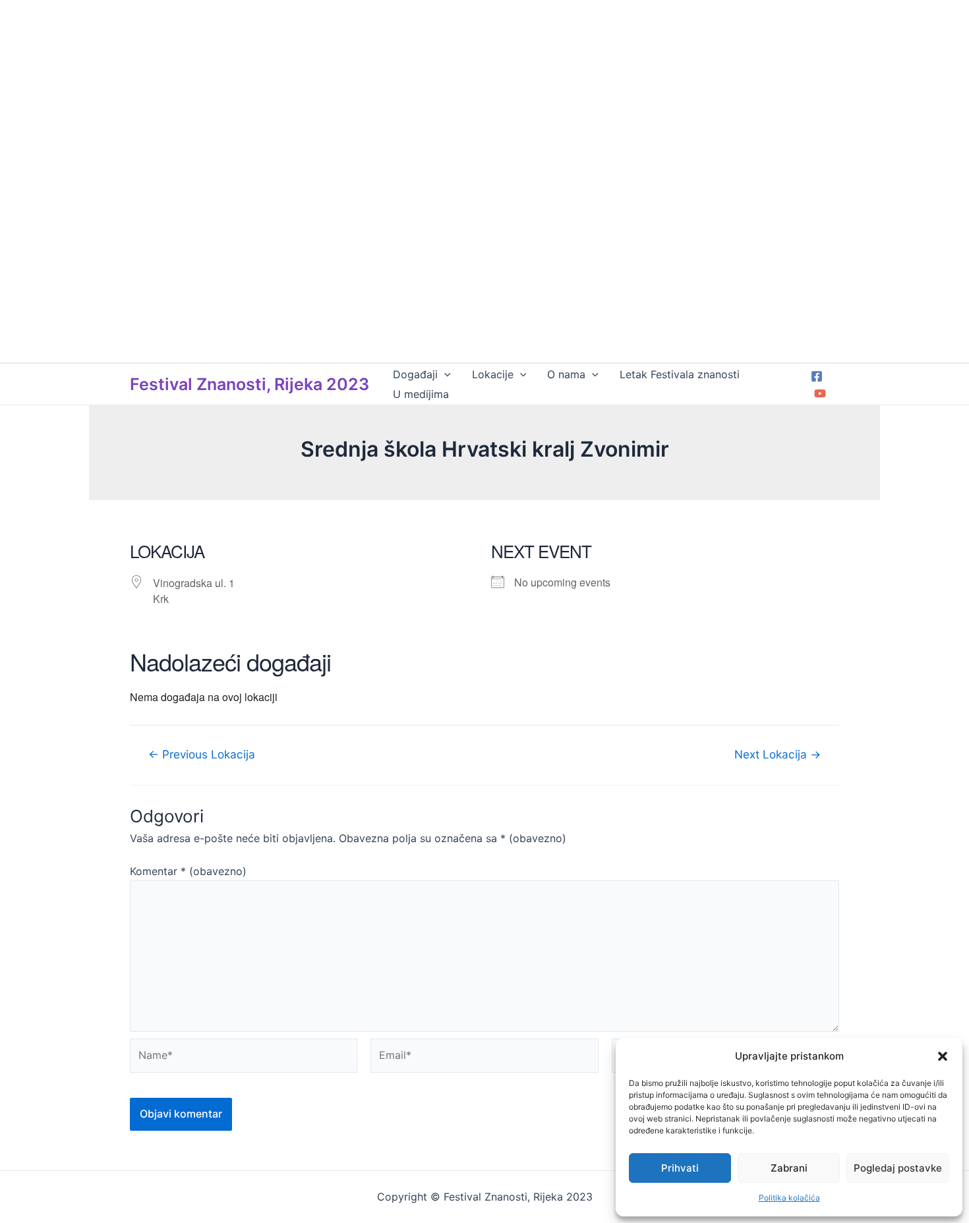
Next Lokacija (777, 754)
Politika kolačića (789, 1198)
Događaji (415, 374)
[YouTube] (820, 393)
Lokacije (493, 374)
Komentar (188, 871)
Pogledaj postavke (898, 1168)
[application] (444, 374)
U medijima (421, 394)
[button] (942, 1056)
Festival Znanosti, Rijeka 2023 (249, 384)
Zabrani (789, 1168)
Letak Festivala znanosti (680, 374)
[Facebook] (817, 376)
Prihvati (680, 1168)
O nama (566, 374)
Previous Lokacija (201, 754)
